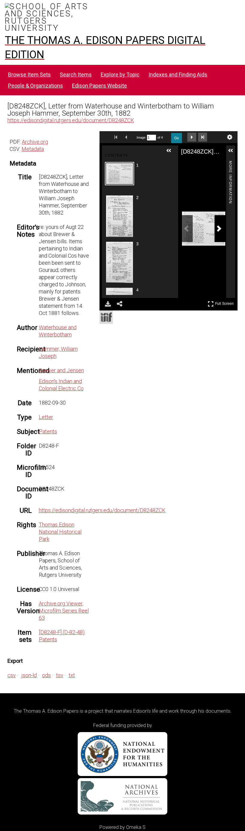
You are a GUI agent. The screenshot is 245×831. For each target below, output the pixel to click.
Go (176, 138)
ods (46, 675)
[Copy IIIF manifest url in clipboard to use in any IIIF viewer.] (106, 317)
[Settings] (229, 137)
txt (72, 675)
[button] (171, 153)
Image (141, 137)
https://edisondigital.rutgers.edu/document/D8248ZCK (70, 120)
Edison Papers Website (99, 85)
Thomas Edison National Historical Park (60, 531)
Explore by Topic (120, 74)
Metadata (33, 149)
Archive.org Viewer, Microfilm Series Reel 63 (64, 610)
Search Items (76, 74)
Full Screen (225, 302)
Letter (46, 417)
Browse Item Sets (29, 74)
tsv (59, 675)
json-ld (29, 675)
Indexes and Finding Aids (177, 74)
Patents (48, 431)
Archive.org (35, 142)
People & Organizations (35, 85)
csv (11, 675)
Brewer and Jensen (61, 370)
